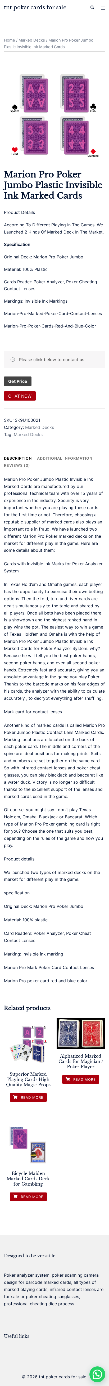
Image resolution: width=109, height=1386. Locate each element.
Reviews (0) (17, 465)
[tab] (18, 458)
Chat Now (19, 396)
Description (18, 458)
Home (9, 40)
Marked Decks (32, 40)
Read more (31, 1097)
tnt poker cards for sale (35, 7)
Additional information (64, 458)
